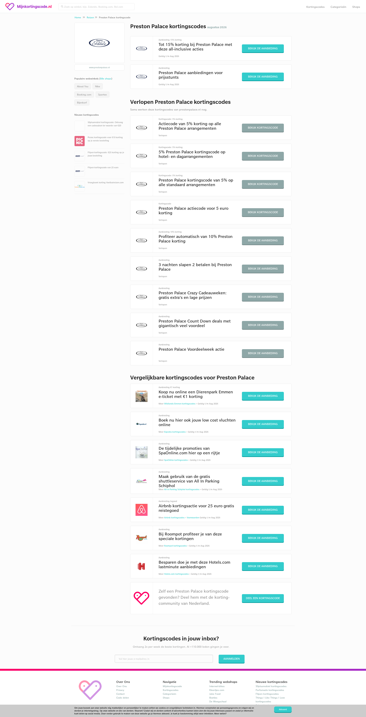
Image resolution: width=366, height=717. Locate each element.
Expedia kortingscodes (175, 432)
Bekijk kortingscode (263, 127)
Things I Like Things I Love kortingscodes (270, 699)
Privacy (120, 689)
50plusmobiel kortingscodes (271, 686)
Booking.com (84, 94)
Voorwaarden (193, 517)
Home (78, 17)
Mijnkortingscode (172, 686)
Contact (120, 693)
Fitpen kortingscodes (267, 693)
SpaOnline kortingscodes (176, 460)
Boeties (213, 697)
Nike (97, 86)
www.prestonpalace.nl (99, 67)
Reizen (90, 17)
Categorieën (338, 7)
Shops (356, 7)
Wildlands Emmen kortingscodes (179, 403)
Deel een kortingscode (263, 598)
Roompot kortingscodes (175, 545)
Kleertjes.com (216, 689)
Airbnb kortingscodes (174, 517)
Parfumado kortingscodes (270, 689)
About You (82, 86)
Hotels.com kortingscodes (176, 574)
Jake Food (215, 693)
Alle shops (105, 78)
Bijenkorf (82, 102)
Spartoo (102, 94)
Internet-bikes (217, 686)
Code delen (122, 697)
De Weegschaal (217, 701)
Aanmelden (231, 658)
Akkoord (283, 709)
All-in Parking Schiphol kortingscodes (181, 489)
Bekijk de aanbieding (263, 48)
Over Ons (121, 686)
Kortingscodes (315, 7)
